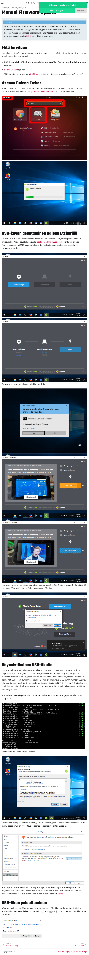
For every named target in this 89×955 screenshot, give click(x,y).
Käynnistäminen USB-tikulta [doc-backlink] (27, 665)
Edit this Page (63, 951)
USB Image (35, 74)
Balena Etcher (10, 69)
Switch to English (56, 10)
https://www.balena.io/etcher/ (42, 91)
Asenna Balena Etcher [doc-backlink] (21, 83)
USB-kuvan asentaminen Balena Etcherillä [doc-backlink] (39, 233)
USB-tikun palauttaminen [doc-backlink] (24, 903)
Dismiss (80, 10)
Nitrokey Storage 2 (18, 8)
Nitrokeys (5, 8)
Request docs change (79, 951)
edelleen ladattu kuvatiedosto (50, 241)
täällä (28, 36)
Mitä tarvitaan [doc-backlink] (14, 48)
